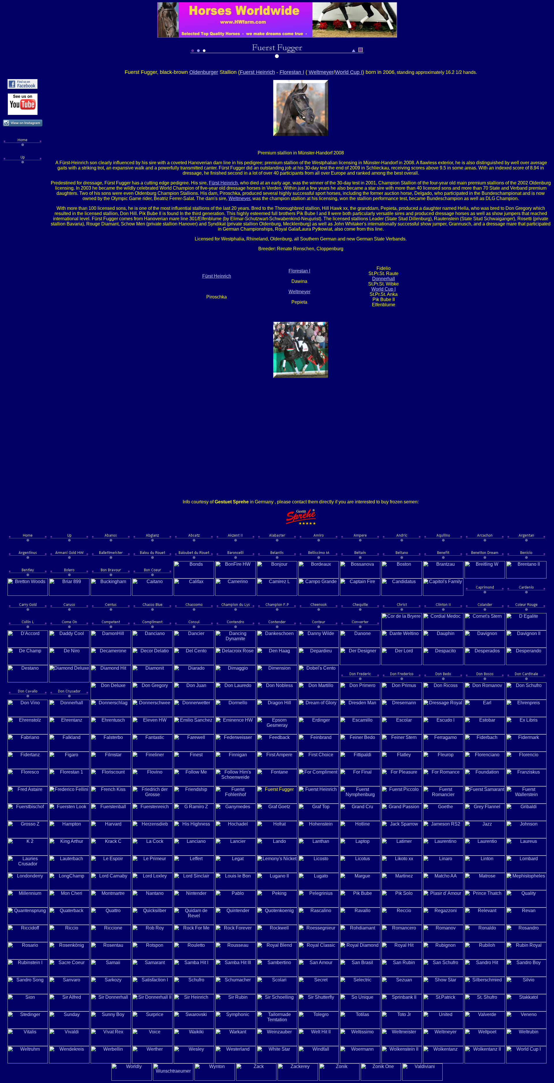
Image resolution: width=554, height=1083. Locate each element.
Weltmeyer (321, 72)
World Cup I (348, 72)
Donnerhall (383, 278)
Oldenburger (203, 72)
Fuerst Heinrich (257, 72)
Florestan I (292, 72)
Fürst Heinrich (223, 182)
